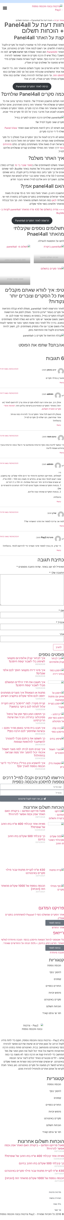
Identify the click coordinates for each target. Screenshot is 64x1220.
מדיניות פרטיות (55, 1192)
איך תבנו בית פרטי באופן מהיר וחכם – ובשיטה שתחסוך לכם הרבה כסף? (23, 729)
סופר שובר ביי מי (23, 165)
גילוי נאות (57, 1204)
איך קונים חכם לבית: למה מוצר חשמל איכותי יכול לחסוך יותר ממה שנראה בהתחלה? (23, 752)
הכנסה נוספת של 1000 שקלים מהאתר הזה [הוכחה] (34, 1178)
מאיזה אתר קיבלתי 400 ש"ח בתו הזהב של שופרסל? (34, 1155)
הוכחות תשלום (53, 1006)
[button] (4, 8)
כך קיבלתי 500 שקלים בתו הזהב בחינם (41, 1163)
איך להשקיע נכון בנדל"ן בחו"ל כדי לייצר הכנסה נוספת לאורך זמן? (22, 764)
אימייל (60, 622)
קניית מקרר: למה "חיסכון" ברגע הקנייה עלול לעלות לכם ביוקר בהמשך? (23, 705)
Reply (62, 382)
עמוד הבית (59, 20)
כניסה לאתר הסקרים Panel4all (32, 86)
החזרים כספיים (53, 985)
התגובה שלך (56, 572)
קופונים (57, 979)
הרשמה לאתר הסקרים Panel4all (32, 220)
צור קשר (57, 1210)
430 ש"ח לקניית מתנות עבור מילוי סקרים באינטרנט (34, 1170)
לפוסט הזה (58, 75)
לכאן (54, 200)
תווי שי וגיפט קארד (51, 1013)
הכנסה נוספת (54, 965)
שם (61, 610)
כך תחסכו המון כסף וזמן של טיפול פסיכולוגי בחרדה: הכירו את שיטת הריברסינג (26, 717)
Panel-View (11, 127)
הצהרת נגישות (55, 1198)
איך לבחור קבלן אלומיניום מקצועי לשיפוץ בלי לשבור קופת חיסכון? (26, 660)
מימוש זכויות (55, 992)
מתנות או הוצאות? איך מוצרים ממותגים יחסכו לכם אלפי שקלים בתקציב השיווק (23, 694)
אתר (62, 634)
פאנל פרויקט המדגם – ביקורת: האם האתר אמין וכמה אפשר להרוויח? (25, 812)
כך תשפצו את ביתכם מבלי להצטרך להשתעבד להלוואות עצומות (25, 740)
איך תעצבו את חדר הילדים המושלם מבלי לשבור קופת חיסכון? (25, 684)
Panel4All (52, 51)
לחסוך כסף (55, 972)
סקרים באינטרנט (52, 999)
